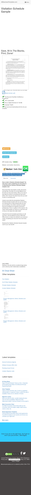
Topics (13, 461)
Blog (22, 459)
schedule (9, 173)
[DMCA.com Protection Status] (12, 454)
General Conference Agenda (9, 362)
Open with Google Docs (10, 152)
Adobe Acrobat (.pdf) (10, 93)
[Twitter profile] (24, 454)
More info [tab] (5, 178)
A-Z (25, 459)
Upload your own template (14, 459)
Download (6, 148)
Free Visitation (5, 279)
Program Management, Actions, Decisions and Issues (14, 299)
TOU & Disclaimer (25, 458)
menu (28, 2)
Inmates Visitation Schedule (8, 288)
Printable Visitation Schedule (9, 285)
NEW (28, 459)
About (18, 458)
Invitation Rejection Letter (8, 371)
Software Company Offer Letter (9, 365)
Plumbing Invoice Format (8, 368)
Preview (6, 157)
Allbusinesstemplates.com (7, 464)
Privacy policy (4, 459)
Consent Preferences (6, 458)
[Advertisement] (15, 30)
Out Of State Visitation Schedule (10, 282)
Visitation (22, 173)
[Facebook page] (21, 454)
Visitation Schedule (15, 173)
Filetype (17, 461)
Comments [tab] (13, 178)
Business (4, 173)
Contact (14, 458)
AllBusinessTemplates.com (9, 2)
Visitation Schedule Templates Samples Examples (12, 175)
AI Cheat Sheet (8, 270)
